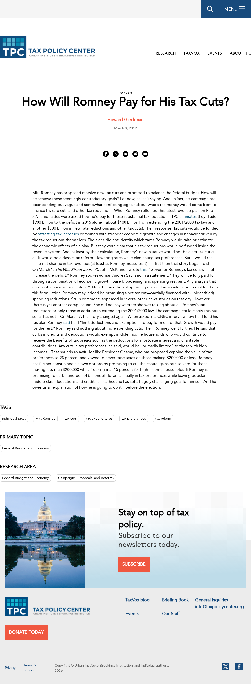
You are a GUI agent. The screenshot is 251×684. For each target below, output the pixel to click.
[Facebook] (239, 669)
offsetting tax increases (58, 234)
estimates (188, 217)
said (66, 323)
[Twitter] (225, 669)
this (143, 270)
